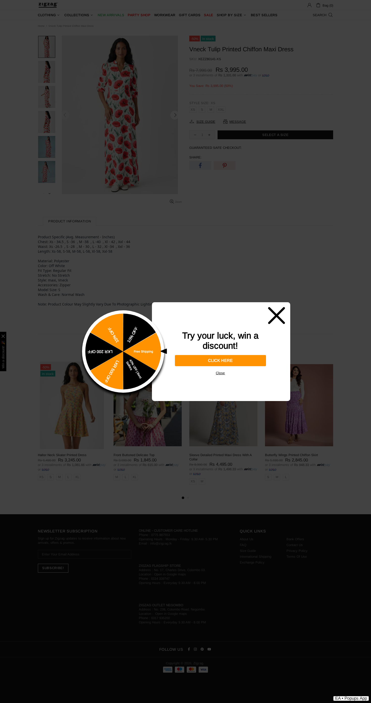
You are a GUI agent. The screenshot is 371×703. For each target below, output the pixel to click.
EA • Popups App (351, 698)
